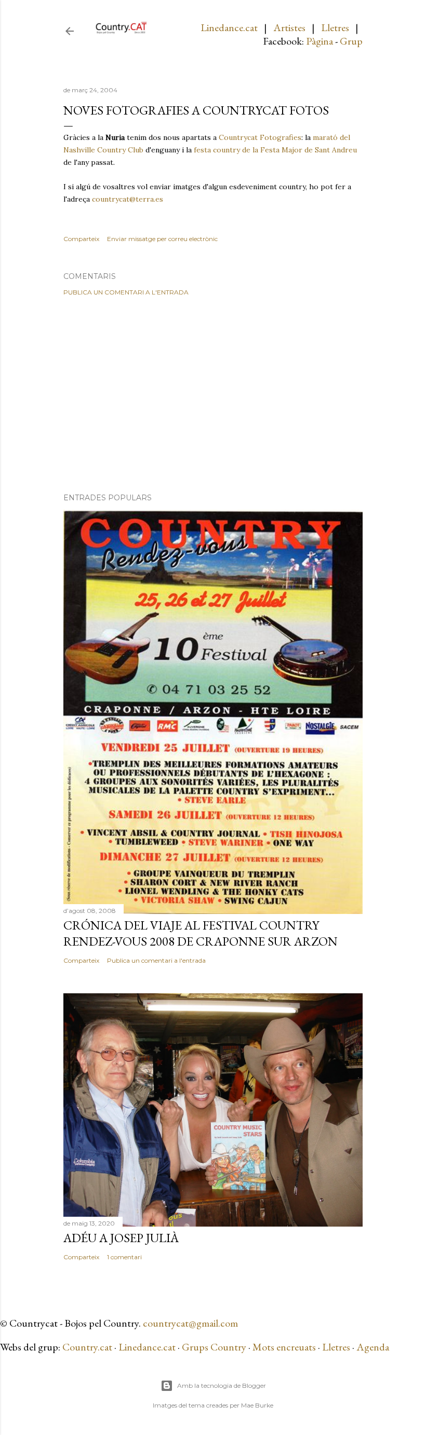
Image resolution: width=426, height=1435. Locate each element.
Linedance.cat (229, 27)
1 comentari (124, 1257)
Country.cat (87, 1347)
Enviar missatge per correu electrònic (162, 239)
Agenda (372, 1347)
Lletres (335, 27)
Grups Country (215, 1347)
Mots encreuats (284, 1347)
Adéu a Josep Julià (121, 1238)
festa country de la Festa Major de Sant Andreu (275, 149)
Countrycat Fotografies (260, 137)
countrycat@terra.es (127, 199)
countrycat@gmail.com (190, 1323)
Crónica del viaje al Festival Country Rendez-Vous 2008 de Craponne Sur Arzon (200, 933)
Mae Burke (257, 1405)
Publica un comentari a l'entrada (126, 292)
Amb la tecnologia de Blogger (221, 1385)
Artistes (289, 27)
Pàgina (319, 41)
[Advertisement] (213, 394)
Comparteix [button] (81, 239)
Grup (351, 41)
